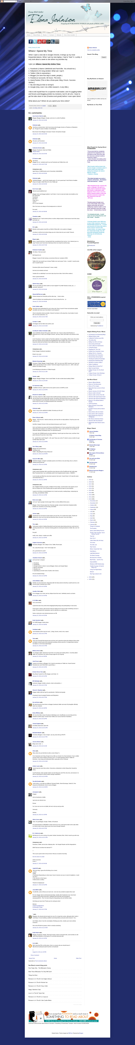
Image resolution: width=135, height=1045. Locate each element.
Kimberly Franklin (37, 250)
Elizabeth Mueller (37, 732)
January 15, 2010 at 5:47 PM (40, 685)
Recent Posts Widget (78, 1004)
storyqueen (36, 792)
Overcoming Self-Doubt (94, 344)
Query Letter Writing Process (97, 530)
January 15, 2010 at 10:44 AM (40, 356)
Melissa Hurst (36, 650)
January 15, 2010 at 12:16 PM (40, 403)
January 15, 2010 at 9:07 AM (40, 245)
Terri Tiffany (36, 446)
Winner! (92, 571)
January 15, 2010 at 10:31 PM (40, 727)
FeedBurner (100, 325)
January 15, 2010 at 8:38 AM (40, 211)
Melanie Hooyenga (37, 361)
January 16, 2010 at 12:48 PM (40, 787)
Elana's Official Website (94, 382)
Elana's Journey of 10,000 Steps (97, 391)
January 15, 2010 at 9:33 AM (40, 289)
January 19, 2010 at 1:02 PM (40, 938)
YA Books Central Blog (95, 435)
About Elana (36, 35)
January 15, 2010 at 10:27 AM (40, 316)
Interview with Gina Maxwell (95, 420)
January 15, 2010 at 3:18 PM (40, 575)
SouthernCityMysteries (38, 905)
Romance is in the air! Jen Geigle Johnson (40, 979)
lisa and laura (36, 702)
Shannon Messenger (94, 445)
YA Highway (92, 449)
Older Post (78, 958)
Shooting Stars (93, 466)
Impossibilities (93, 562)
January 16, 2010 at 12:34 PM (40, 776)
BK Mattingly (36, 681)
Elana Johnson (36, 417)
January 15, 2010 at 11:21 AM (40, 371)
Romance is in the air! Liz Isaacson (38, 996)
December (93, 500)
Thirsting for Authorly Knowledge (97, 358)
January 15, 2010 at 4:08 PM (40, 624)
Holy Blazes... (93, 551)
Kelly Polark (36, 932)
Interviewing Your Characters (96, 355)
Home (28, 35)
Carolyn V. (35, 321)
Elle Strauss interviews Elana (96, 418)
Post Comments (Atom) (41, 961)
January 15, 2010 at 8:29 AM (40, 173)
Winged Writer (36, 151)
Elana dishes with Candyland (96, 413)
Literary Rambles (93, 431)
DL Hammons (36, 385)
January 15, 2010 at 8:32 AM (40, 184)
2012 (90, 494)
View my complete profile (93, 50)
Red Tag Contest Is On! (95, 574)
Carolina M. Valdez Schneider (40, 330)
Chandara (35, 216)
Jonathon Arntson (37, 557)
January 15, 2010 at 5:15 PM (40, 667)
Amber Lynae (36, 766)
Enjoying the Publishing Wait (96, 360)
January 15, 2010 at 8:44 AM (40, 222)
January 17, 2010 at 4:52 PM (40, 884)
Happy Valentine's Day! (34, 989)
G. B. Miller (35, 600)
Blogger (81, 1033)
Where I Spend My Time (96, 549)
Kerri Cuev (35, 189)
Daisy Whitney (36, 713)
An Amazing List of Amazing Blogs (97, 334)
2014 (90, 490)
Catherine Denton (37, 148)
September (93, 507)
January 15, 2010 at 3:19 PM (40, 586)
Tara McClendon (37, 781)
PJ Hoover (35, 158)
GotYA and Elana (93, 403)
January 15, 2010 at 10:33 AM (40, 325)
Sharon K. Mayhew (37, 690)
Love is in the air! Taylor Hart (36, 993)
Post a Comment (35, 955)
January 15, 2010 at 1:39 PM (40, 479)
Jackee (34, 513)
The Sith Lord (93, 544)
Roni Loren (35, 500)
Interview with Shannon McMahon (97, 398)
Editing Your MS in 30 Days (95, 342)
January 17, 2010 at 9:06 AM (40, 863)
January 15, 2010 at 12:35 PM (40, 412)
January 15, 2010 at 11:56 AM (40, 380)
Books (45, 35)
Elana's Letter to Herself (94, 393)
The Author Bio (92, 340)
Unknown (35, 125)
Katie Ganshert (36, 620)
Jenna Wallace (36, 580)
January (92, 524)
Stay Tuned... (93, 547)
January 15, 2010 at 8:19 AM (40, 120)
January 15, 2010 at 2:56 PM (40, 537)
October (92, 505)
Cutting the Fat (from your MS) (96, 338)
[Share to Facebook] (54, 106)
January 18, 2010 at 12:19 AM (40, 927)
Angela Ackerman (37, 542)
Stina (34, 751)
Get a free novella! (69, 35)
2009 (90, 577)
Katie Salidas (36, 306)
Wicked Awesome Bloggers (96, 470)
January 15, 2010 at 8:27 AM (40, 164)
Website (59, 35)
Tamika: (35, 376)
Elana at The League (94, 386)
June (91, 513)
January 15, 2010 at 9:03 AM (40, 234)
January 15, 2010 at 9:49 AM (40, 301)
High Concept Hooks (94, 368)
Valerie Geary (36, 283)
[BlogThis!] (50, 106)
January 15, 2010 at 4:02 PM (40, 615)
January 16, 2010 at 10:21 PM (40, 837)
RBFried (70, 1033)
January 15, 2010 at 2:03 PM (40, 508)
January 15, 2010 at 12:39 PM (40, 441)
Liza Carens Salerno (38, 116)
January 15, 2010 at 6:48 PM (40, 708)
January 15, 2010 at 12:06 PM (40, 389)
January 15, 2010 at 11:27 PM (40, 737)
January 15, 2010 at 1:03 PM (40, 464)
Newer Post (32, 958)
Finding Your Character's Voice (96, 351)
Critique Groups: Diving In (95, 375)
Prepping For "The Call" (94, 349)
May (91, 516)
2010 (90, 499)
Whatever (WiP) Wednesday (97, 564)
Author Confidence (93, 364)
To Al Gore (92, 542)
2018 (90, 482)
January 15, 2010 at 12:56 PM (40, 453)
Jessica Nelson (37, 741)
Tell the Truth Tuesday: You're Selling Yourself (97, 533)
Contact (51, 35)
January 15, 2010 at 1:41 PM (40, 495)
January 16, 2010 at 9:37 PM (40, 828)
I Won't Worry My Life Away (96, 540)
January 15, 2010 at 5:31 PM (40, 676)
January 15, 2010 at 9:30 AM (40, 278)
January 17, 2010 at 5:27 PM (40, 909)
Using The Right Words (96, 569)
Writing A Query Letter (94, 336)
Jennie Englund (37, 723)
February (92, 522)
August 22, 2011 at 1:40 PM (39, 952)
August (92, 509)
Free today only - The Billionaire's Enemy (39, 968)
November (93, 503)
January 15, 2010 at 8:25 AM (40, 153)
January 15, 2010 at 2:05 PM (40, 519)
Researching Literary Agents (96, 357)
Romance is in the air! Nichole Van (37, 982)
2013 (90, 492)
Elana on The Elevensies (95, 384)
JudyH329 (35, 868)
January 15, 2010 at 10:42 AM (40, 344)
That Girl (92, 536)
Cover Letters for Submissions (96, 345)
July (91, 511)
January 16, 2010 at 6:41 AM (40, 746)
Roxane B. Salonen (38, 394)
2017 (90, 484)
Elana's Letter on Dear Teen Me (96, 395)
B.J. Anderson (36, 833)
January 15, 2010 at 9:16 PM (40, 718)
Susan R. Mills (36, 458)
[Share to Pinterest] (56, 106)
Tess (34, 524)
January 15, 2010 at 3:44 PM (40, 595)
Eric (34, 227)
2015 (90, 488)
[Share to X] (52, 106)
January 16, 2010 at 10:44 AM (40, 761)
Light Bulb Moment (94, 553)
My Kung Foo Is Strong (95, 557)
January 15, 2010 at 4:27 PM (40, 633)
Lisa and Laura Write (94, 458)
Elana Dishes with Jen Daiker (96, 412)
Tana (34, 638)
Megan (34, 239)
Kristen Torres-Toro (38, 672)
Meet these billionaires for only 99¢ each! (40, 971)
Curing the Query (93, 347)
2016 (90, 486)
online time (40, 107)
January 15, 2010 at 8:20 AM (40, 134)
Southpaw (35, 629)
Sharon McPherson (38, 294)
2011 (90, 497)
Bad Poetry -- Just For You (96, 559)
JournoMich (36, 889)
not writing (35, 107)
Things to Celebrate (95, 526)
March (92, 520)
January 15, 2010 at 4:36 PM (40, 656)
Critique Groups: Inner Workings (97, 373)
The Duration (93, 528)
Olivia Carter (36, 819)
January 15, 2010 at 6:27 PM (40, 697)
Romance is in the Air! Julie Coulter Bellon (39, 1000)
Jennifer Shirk (36, 591)
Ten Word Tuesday (94, 555)
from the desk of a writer (38, 856)
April (91, 518)
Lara (34, 943)
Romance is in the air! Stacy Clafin (38, 986)
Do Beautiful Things (37, 907)
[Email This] (49, 106)
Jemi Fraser (36, 661)
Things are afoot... (33, 975)
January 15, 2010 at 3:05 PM (40, 552)
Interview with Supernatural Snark (97, 396)
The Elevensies (93, 462)
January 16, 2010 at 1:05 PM (40, 814)
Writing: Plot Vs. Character (95, 353)
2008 (90, 579)
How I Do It (92, 538)
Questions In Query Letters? (95, 362)
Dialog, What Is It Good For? (96, 366)
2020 (90, 479)
